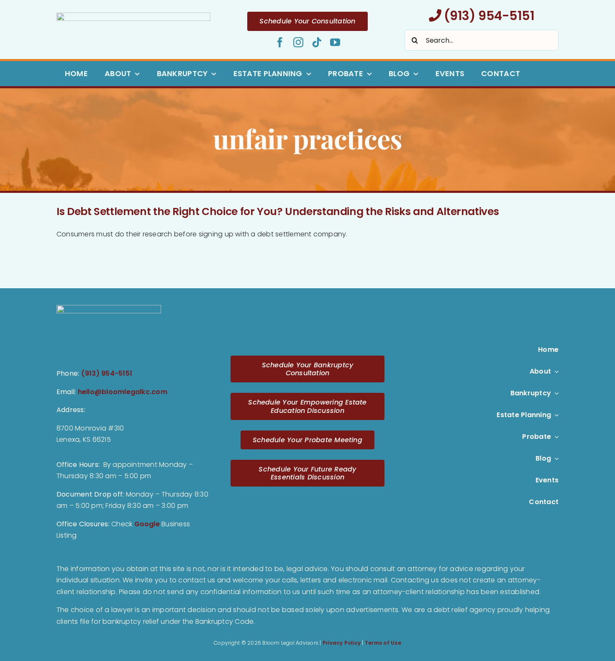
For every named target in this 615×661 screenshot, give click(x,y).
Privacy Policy (342, 642)
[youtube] (335, 42)
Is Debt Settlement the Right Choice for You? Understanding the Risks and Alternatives (277, 211)
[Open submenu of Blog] (555, 458)
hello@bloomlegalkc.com (122, 392)
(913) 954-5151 (487, 16)
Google (147, 524)
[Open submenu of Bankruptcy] (555, 393)
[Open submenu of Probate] (555, 436)
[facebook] (280, 42)
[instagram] (298, 42)
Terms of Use (383, 642)
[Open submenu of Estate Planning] (555, 415)
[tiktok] (317, 42)
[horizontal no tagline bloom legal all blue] (133, 15)
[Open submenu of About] (555, 371)
